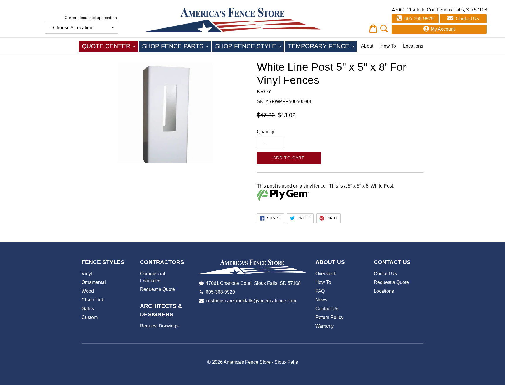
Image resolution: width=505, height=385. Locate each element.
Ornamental (94, 282)
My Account (443, 29)
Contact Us (467, 18)
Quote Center (110, 45)
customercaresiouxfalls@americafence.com (251, 300)
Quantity (265, 131)
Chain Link (93, 299)
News (321, 299)
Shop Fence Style (249, 45)
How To (388, 46)
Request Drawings (159, 325)
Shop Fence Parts (176, 45)
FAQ (320, 291)
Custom (90, 317)
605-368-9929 (418, 18)
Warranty (324, 326)
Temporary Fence (322, 45)
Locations (413, 46)
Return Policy (329, 317)
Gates (88, 308)
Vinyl (87, 273)
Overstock (325, 273)
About (367, 46)
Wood (88, 291)
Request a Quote (157, 289)
